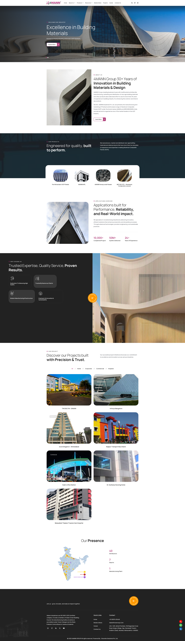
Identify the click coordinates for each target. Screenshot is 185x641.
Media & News (97, 3)
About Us (71, 3)
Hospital (111, 368)
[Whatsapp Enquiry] (180, 625)
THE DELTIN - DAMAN (69, 408)
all (72, 368)
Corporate (88, 368)
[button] (46, 57)
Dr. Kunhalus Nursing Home (116, 485)
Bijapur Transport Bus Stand (116, 447)
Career (111, 3)
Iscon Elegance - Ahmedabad (69, 447)
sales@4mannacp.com (116, 623)
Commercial (100, 368)
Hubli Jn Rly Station (69, 485)
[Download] (180, 628)
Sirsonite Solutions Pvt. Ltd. (109, 638)
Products (79, 3)
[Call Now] (180, 621)
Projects (105, 3)
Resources (88, 3)
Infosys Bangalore (116, 408)
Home (65, 3)
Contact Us (118, 3)
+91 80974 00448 (114, 619)
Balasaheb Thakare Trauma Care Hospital (69, 523)
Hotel (79, 368)
